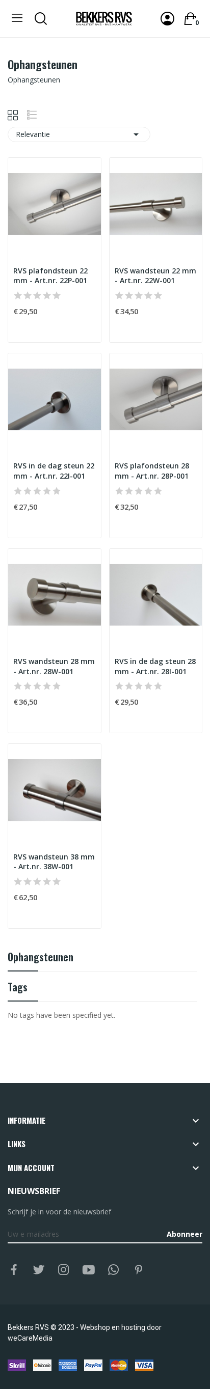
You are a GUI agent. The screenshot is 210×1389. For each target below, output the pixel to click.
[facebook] (14, 1270)
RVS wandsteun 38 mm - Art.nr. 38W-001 (54, 862)
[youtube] (89, 1270)
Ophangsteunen (40, 958)
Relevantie (79, 134)
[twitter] (39, 1270)
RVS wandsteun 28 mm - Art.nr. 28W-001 (54, 666)
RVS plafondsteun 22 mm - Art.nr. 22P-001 (50, 276)
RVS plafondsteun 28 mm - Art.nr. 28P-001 (152, 471)
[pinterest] (139, 1270)
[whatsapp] (114, 1270)
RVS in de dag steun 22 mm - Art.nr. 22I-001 (53, 471)
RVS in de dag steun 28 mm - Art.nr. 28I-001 (155, 666)
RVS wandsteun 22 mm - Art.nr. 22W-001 (155, 276)
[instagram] (64, 1270)
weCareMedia (30, 1338)
